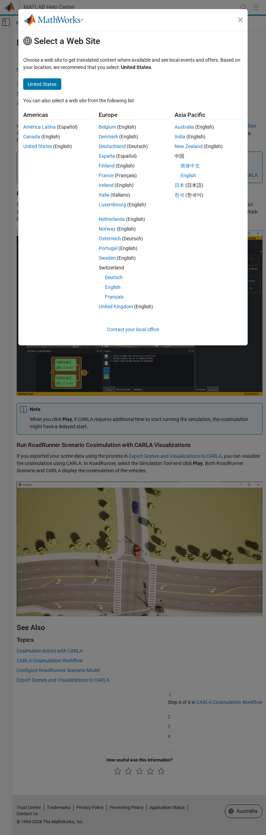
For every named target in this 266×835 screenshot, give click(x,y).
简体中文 (190, 166)
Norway (107, 229)
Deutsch (114, 277)
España (107, 156)
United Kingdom (116, 306)
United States (37, 146)
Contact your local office (133, 329)
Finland (107, 166)
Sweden (107, 258)
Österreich (110, 238)
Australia (184, 127)
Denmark (108, 136)
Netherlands (112, 219)
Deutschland (112, 146)
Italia (104, 195)
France (106, 175)
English (113, 287)
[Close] (240, 20)
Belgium (107, 127)
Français (114, 297)
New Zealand (189, 146)
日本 (179, 185)
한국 (179, 195)
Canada (31, 136)
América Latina (39, 127)
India (180, 136)
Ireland (106, 185)
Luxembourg (112, 204)
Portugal (108, 248)
